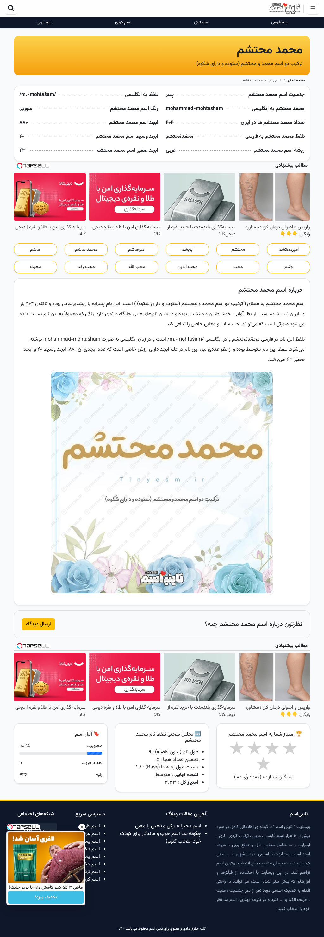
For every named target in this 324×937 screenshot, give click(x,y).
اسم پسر (275, 80)
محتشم (238, 249)
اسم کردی (123, 23)
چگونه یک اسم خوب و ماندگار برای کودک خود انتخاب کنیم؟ (160, 837)
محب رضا (86, 267)
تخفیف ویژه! (46, 897)
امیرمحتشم (289, 249)
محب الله (136, 267)
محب (238, 267)
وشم (288, 267)
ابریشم (187, 249)
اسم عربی (44, 23)
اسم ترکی (201, 23)
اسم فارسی (279, 23)
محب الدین (187, 267)
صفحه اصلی (296, 80)
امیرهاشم (136, 249)
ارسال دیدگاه (38, 624)
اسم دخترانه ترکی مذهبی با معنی (168, 826)
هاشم (35, 249)
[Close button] (82, 827)
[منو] (313, 9)
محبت (35, 267)
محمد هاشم (86, 249)
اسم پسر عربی (86, 841)
